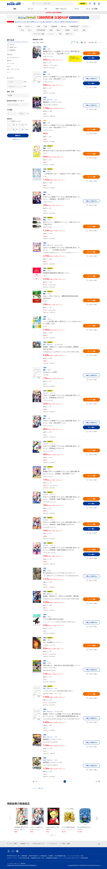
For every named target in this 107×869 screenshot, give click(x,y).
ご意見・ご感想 (66, 843)
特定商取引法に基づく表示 (37, 858)
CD (46, 8)
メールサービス (53, 843)
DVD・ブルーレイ (61, 8)
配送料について (25, 843)
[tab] (51, 835)
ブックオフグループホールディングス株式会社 (75, 858)
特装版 (68, 30)
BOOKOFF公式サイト (12, 855)
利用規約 (51, 855)
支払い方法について (39, 843)
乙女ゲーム (29, 26)
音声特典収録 (41, 30)
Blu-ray (64, 26)
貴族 (84, 30)
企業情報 (23, 855)
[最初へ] (34, 781)
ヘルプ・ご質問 (12, 843)
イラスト (85, 26)
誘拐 (51, 30)
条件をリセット (17, 139)
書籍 (14, 8)
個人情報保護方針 (59, 855)
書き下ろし (69, 34)
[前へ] (36, 781)
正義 (45, 26)
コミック (30, 8)
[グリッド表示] (85, 43)
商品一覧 (41, 788)
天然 (60, 34)
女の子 (76, 30)
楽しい (31, 30)
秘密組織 (54, 26)
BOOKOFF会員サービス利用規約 (37, 855)
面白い (59, 30)
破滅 (19, 26)
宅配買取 (82, 3)
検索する (17, 135)
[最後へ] (99, 781)
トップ (34, 788)
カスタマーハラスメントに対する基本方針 (17, 858)
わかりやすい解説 (39, 34)
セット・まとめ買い (92, 8)
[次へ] (96, 781)
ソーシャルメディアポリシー (74, 855)
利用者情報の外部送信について (53, 858)
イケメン (51, 34)
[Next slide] (96, 818)
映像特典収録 (74, 26)
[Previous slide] (10, 818)
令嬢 (38, 26)
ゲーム (77, 8)
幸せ (22, 30)
